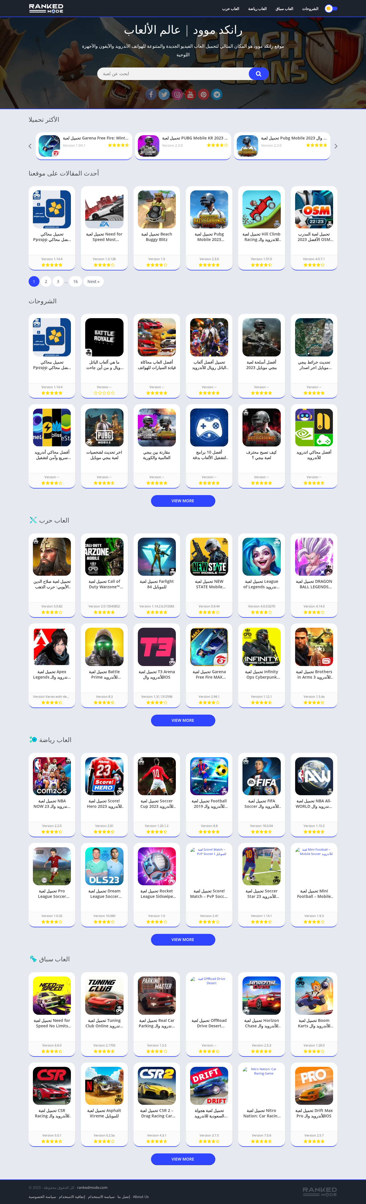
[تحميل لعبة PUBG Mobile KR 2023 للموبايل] (183, 146)
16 (75, 281)
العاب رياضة (257, 8)
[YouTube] (190, 94)
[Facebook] (151, 94)
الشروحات (310, 8)
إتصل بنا (124, 1196)
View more (183, 500)
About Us (141, 1196)
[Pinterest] (203, 94)
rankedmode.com (92, 1187)
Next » (93, 281)
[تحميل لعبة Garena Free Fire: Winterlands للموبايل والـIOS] (84, 146)
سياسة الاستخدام (101, 1196)
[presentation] (30, 146)
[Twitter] (164, 94)
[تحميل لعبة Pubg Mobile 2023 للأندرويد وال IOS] (282, 146)
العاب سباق (284, 8)
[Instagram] (177, 94)
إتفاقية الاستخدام (72, 1196)
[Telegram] (216, 94)
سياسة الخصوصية (42, 1196)
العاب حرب (230, 8)
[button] (259, 73)
